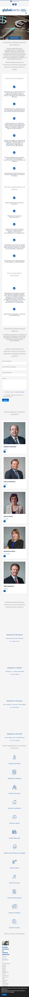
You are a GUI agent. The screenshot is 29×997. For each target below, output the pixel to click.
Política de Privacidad (19, 392)
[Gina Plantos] (14, 492)
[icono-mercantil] (14, 829)
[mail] (5, 452)
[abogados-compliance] (14, 769)
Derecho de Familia (14, 763)
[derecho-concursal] (14, 784)
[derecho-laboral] (14, 814)
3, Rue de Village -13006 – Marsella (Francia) (14, 737)
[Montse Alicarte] (14, 527)
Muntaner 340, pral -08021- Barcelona (14, 638)
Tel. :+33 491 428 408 (14, 740)
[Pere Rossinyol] (14, 562)
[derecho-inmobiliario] (14, 799)
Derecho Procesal (14, 883)
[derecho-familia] (14, 755)
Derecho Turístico (14, 927)
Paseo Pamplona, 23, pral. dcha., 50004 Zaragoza (14, 704)
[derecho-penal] (14, 859)
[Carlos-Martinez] (14, 457)
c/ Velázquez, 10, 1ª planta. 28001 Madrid (14, 671)
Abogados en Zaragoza (15, 701)
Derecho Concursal (14, 793)
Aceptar (4, 994)
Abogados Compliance (14, 778)
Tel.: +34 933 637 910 (14, 641)
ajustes (12, 992)
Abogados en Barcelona (14, 635)
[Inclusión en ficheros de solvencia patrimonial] (5, 943)
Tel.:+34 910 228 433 (14, 674)
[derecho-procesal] (14, 874)
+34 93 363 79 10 (15, 1)
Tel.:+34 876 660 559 (14, 707)
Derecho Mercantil (14, 838)
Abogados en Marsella (14, 734)
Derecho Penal (14, 868)
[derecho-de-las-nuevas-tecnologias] (14, 844)
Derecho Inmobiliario (14, 808)
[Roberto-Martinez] (14, 422)
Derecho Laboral (15, 823)
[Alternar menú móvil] (26, 13)
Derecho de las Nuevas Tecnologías (14, 853)
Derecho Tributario (14, 913)
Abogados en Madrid (14, 668)
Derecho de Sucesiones (14, 898)
